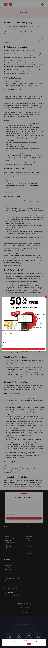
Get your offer (23, 348)
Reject (24, 644)
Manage (19, 644)
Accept (28, 644)
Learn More (36, 641)
